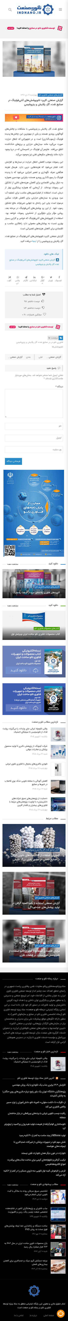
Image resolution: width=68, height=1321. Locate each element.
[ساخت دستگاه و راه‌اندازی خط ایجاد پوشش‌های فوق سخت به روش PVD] (58, 1232)
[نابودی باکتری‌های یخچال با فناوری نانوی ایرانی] (58, 769)
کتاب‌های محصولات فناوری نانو (46, 628)
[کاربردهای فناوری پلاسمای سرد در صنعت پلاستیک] (34, 583)
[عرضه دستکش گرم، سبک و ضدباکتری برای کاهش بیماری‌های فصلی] (58, 1266)
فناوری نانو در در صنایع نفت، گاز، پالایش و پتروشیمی (39, 342)
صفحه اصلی (48, 1315)
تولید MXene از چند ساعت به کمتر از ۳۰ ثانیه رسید (42, 1136)
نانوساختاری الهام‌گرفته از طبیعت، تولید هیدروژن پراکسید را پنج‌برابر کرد (35, 1126)
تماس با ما (18, 1315)
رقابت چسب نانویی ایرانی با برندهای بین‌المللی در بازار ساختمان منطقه (37, 1116)
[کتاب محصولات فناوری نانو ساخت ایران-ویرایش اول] (34, 625)
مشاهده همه (12, 564)
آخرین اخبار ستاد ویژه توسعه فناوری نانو (35, 1078)
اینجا (34, 241)
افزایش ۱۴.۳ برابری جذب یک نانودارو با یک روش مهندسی (39, 1085)
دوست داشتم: (32, 301)
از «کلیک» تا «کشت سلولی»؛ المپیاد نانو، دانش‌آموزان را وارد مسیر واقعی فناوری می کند (36, 1105)
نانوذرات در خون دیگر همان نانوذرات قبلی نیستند (43, 1153)
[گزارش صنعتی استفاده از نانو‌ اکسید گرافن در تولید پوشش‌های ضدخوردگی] (34, 893)
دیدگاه (59, 386)
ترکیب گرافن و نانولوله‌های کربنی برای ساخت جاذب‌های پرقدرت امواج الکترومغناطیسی (36, 1162)
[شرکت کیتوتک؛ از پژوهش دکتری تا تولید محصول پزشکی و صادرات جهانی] (58, 752)
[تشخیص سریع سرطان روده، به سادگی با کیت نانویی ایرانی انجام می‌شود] (58, 1197)
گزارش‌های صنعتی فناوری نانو (50, 95)
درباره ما (33, 1315)
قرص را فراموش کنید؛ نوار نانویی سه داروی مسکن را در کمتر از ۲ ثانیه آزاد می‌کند (35, 1173)
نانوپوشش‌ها (57, 347)
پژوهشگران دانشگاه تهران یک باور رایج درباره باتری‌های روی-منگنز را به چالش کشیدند (34, 1094)
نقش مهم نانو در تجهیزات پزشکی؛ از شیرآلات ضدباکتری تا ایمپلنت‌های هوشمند (40, 1144)
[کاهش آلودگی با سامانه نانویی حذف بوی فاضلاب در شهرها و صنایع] (58, 787)
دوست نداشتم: (32, 308)
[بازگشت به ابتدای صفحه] (3, 1318)
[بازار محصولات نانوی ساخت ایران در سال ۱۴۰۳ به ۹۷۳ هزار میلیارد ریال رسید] (58, 1249)
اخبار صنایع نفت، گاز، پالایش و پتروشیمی (42, 850)
